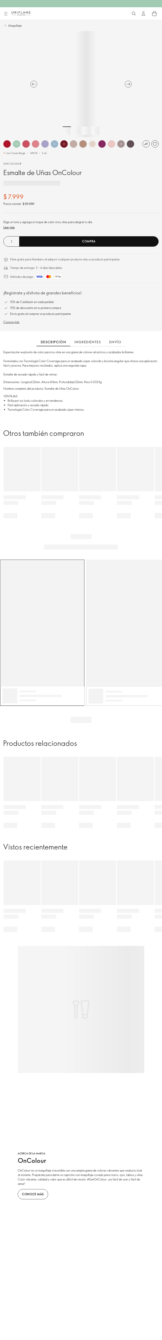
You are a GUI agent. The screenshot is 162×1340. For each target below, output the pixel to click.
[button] (7, 144)
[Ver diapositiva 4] (95, 130)
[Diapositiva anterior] (33, 84)
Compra (89, 241)
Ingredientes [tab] (87, 342)
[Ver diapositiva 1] (67, 130)
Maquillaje (15, 26)
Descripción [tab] (53, 342)
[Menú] (5, 13)
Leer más (9, 227)
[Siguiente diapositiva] (128, 84)
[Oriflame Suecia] (20, 13)
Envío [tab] (115, 342)
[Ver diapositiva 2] (76, 130)
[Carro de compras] (154, 13)
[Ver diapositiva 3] (86, 130)
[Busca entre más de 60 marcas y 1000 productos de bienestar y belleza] (134, 13)
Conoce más (11, 322)
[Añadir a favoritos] (155, 143)
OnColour (12, 163)
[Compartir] (146, 143)
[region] (81, 84)
